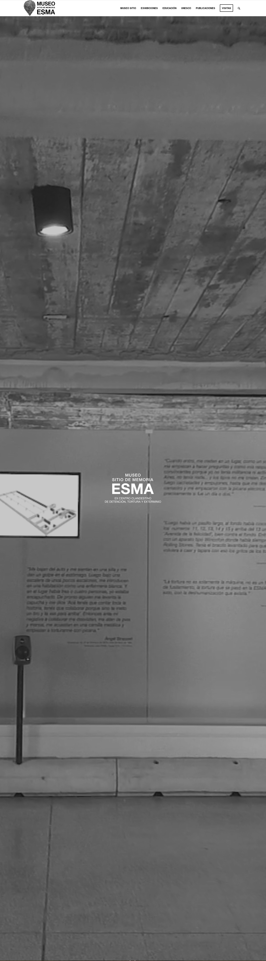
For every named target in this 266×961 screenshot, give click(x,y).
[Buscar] (238, 8)
